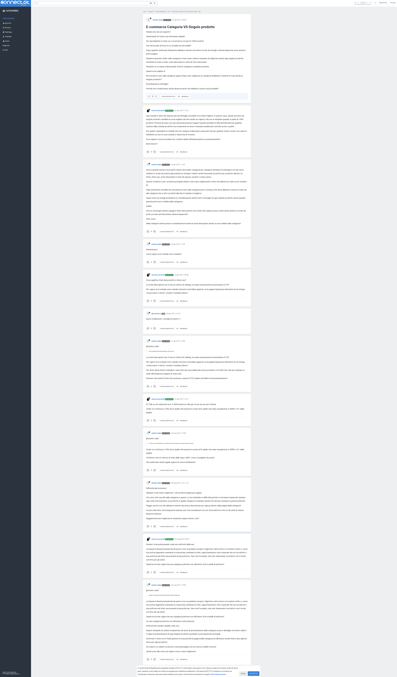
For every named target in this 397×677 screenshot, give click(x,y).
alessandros (156, 314)
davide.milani (158, 20)
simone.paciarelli (158, 110)
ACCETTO (254, 673)
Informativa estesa (218, 674)
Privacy (4, 672)
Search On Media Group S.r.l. (13, 673)
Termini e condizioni (11, 672)
